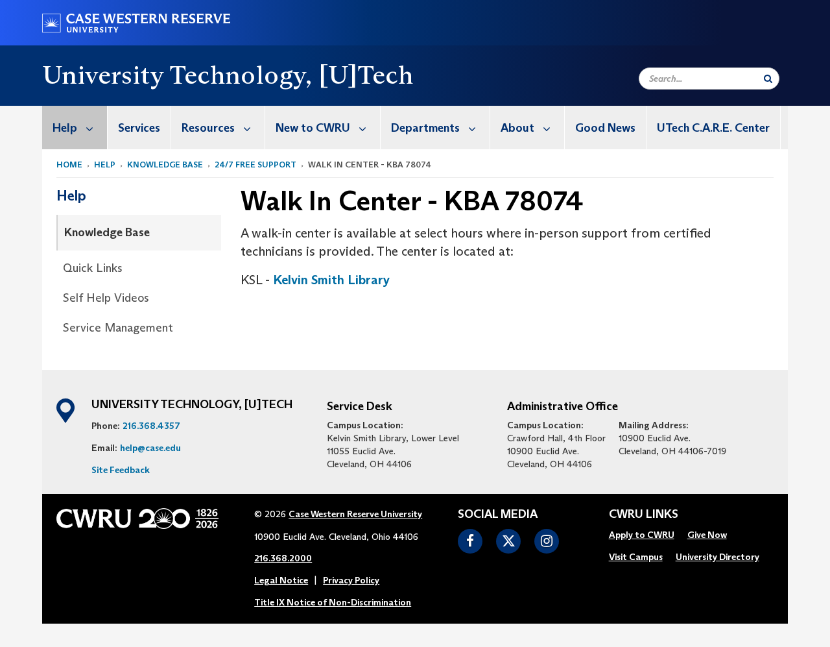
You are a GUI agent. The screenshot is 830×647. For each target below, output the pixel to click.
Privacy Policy (351, 580)
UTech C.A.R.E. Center (713, 128)
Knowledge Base (165, 164)
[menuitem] (75, 127)
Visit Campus (636, 557)
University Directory (717, 557)
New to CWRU (313, 128)
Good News (605, 128)
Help (65, 128)
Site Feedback (120, 470)
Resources (208, 128)
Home (69, 164)
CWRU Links (643, 514)
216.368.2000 (283, 558)
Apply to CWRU (641, 535)
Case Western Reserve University (355, 514)
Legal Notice (281, 580)
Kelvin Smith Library (331, 279)
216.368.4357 (151, 426)
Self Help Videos (106, 298)
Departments (425, 128)
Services (139, 128)
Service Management (118, 328)
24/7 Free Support (255, 164)
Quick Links (93, 268)
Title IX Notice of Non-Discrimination (332, 602)
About (517, 128)
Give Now (707, 535)
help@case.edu (150, 448)
